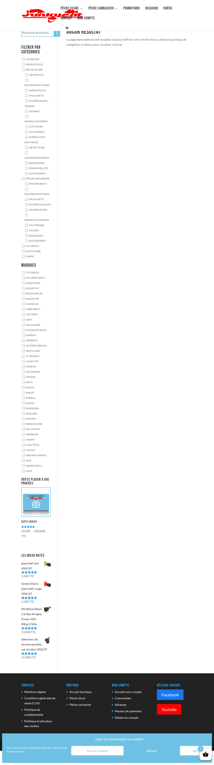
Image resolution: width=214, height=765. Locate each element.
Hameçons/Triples (36, 219)
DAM (29, 319)
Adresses (120, 704)
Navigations (37, 90)
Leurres (34, 111)
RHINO (30, 403)
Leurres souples (40, 204)
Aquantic (32, 288)
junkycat (32, 361)
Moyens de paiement (128, 711)
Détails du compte (126, 717)
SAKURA (31, 418)
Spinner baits (38, 183)
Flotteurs (36, 126)
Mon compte (86, 18)
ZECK (29, 470)
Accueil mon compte (128, 692)
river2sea (32, 408)
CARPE (30, 256)
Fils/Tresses (37, 131)
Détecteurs (37, 147)
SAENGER (31, 413)
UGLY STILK (32, 444)
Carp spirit (33, 309)
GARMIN (31, 335)
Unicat (30, 449)
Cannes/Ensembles (36, 157)
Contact (66, 18)
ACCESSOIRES (37, 240)
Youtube (169, 709)
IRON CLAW (33, 350)
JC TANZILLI (32, 355)
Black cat (32, 298)
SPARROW (32, 434)
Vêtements (36, 74)
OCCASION (151, 8)
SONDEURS (32, 59)
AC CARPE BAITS (35, 277)
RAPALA (30, 397)
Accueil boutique (80, 692)
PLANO (30, 387)
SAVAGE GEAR (34, 423)
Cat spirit (32, 314)
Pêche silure (70, 8)
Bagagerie (36, 235)
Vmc (29, 460)
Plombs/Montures (36, 85)
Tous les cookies (97, 751)
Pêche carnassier (101, 8)
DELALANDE (33, 324)
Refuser (151, 751)
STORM (30, 439)
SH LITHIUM (33, 429)
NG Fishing (33, 371)
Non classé (33, 251)
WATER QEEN (34, 465)
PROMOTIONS (34, 64)
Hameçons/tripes (36, 121)
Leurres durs (38, 209)
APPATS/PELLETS (38, 168)
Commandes (123, 698)
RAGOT (30, 392)
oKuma (31, 376)
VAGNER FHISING (36, 455)
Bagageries (37, 162)
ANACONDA (33, 282)
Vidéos (167, 8)
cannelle (32, 303)
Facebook (170, 694)
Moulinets (36, 95)
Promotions (131, 8)
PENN (29, 382)
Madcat (31, 366)
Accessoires (37, 173)
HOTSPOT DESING (36, 345)
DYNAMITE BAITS (36, 329)
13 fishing (32, 272)
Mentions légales (35, 692)
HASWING (32, 340)
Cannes (34, 230)
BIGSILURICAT (34, 293)
